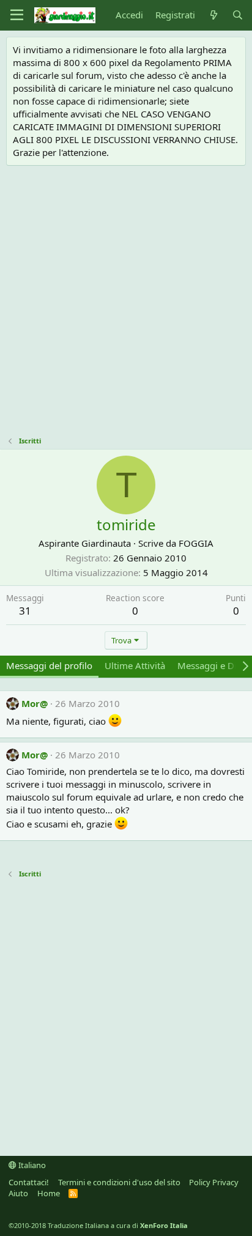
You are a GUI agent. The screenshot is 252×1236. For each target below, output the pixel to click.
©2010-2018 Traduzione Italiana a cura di (98, 1225)
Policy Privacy (214, 1182)
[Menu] (16, 15)
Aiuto (18, 1193)
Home (48, 1193)
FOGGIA (196, 543)
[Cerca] (238, 15)
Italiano (31, 1165)
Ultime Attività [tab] (135, 665)
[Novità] (213, 15)
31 (25, 611)
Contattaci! (29, 1182)
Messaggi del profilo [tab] (49, 665)
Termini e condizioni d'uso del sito (119, 1182)
